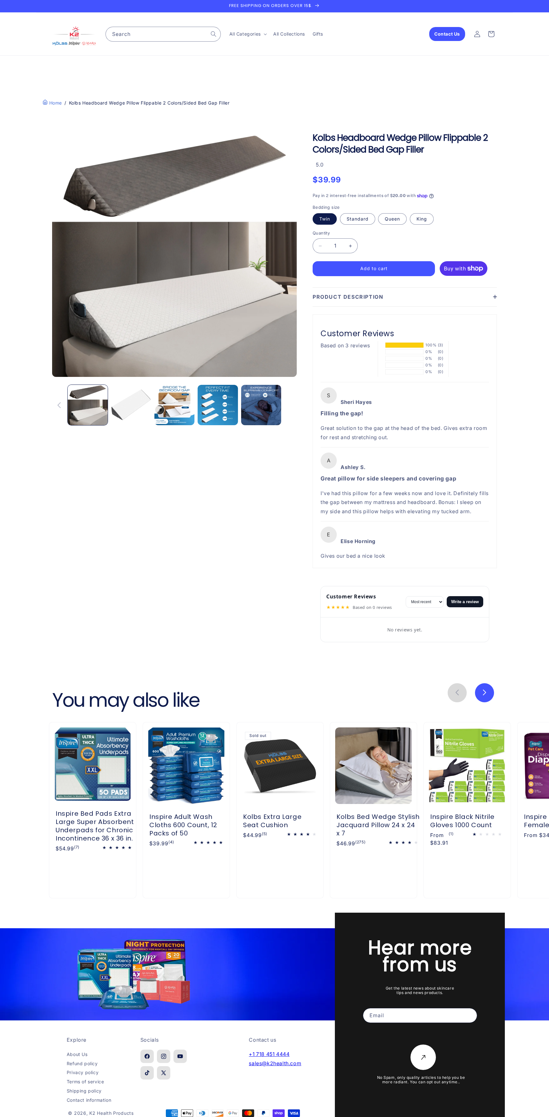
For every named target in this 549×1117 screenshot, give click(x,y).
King (422, 219)
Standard (358, 219)
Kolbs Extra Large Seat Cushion (272, 821)
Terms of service (85, 1082)
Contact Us (447, 34)
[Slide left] (59, 405)
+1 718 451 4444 (269, 1054)
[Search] (213, 34)
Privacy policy (82, 1072)
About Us (77, 1054)
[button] (247, 34)
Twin (324, 219)
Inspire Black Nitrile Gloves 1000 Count (462, 821)
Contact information (89, 1100)
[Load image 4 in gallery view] (218, 405)
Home (55, 103)
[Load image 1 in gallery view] (88, 405)
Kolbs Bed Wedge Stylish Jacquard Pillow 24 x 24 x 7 (378, 825)
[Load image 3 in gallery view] (174, 405)
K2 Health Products (111, 1113)
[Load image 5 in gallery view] (261, 405)
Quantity (321, 233)
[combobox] (163, 34)
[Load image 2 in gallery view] (131, 405)
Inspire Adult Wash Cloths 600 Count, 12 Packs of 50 (183, 825)
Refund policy (82, 1063)
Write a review (465, 601)
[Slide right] (290, 405)
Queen (392, 219)
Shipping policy (84, 1090)
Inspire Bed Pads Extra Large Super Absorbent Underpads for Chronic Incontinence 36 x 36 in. (95, 825)
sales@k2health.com (275, 1063)
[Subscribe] (423, 1057)
